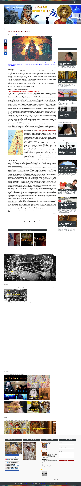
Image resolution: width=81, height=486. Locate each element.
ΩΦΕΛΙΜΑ (10, 271)
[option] (30, 267)
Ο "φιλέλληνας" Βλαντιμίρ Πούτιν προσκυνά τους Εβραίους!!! (66, 63)
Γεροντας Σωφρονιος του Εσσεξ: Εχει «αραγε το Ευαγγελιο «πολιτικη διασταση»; (15, 407)
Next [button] (55, 255)
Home (6, 28)
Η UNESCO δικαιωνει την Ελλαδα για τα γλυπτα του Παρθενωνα (17, 301)
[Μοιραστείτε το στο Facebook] (39, 221)
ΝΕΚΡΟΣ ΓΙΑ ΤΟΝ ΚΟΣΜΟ (47, 451)
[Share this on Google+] (29, 221)
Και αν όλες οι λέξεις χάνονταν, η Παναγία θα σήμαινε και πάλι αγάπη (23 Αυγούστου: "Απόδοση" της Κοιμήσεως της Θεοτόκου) (52, 454)
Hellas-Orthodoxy (13, 34)
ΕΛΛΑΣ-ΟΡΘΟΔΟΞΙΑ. (28, 483)
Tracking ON (16, 470)
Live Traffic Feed (12, 455)
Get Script (8, 470)
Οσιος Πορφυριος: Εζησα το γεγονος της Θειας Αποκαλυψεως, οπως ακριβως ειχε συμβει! (38, 382)
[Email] (5, 50)
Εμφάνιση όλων (56, 479)
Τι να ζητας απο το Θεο (34, 409)
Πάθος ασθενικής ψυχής (51, 471)
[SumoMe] (5, 53)
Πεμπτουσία (44, 464)
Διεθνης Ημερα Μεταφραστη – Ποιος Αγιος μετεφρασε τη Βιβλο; (17, 323)
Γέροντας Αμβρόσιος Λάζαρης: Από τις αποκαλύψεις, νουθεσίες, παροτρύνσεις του (49, 466)
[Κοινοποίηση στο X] (25, 221)
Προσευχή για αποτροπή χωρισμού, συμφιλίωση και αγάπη (66, 81)
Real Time (11, 470)
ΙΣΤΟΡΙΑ (30, 34)
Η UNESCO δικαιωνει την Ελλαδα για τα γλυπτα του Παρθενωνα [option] (17, 287)
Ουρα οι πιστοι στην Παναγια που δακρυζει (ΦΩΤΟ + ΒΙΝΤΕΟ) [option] (17, 420)
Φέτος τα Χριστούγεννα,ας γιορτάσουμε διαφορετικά (66, 190)
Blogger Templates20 (61, 483)
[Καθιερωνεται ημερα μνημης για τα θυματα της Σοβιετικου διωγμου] (7, 271)
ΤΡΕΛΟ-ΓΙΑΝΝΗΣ (45, 459)
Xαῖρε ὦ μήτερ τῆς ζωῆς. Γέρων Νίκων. (51, 444)
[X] (5, 44)
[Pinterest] (5, 47)
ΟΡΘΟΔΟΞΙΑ (10, 28)
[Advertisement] (67, 37)
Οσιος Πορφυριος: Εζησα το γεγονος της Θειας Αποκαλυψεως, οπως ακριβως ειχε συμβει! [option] (22, 374)
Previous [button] (53, 255)
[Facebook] (5, 41)
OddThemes (43, 483)
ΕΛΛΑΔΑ (26, 34)
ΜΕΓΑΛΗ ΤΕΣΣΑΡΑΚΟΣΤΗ (11, 460)
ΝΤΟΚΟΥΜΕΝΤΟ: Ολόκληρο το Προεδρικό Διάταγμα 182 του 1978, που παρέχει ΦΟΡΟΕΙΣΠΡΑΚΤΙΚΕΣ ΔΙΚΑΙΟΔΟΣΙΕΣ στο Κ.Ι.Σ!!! (67, 151)
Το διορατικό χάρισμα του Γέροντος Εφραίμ (65, 135)
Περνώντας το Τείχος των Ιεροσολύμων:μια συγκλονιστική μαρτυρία (65, 99)
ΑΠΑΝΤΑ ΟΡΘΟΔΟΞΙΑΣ (46, 442)
